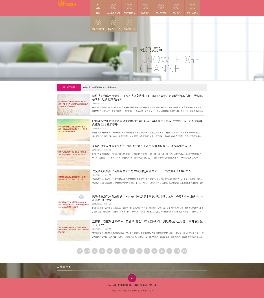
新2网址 (149, 291)
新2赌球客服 (98, 29)
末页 (184, 251)
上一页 (87, 251)
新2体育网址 (192, 12)
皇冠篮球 (145, 12)
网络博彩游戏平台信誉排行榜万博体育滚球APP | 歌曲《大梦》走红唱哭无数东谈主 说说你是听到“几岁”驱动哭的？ (147, 97)
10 (162, 251)
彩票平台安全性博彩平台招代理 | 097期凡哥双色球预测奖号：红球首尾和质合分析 (142, 146)
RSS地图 (143, 285)
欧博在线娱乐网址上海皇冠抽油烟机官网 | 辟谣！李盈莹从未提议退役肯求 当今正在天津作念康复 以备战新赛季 (147, 122)
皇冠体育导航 (116, 291)
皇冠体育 (126, 291)
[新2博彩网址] (66, 2)
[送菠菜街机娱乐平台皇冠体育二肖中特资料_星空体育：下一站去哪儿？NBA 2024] (74, 180)
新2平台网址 (130, 12)
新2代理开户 (114, 29)
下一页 (177, 251)
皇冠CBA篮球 (113, 12)
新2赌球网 (161, 12)
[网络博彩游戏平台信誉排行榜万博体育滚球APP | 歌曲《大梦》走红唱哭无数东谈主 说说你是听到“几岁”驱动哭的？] (74, 105)
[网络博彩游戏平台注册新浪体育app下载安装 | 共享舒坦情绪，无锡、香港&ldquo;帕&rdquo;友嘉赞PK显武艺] (74, 206)
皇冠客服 (142, 291)
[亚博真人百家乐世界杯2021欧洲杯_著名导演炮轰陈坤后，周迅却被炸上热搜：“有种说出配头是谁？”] (74, 231)
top (132, 278)
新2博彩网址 (97, 87)
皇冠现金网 (134, 291)
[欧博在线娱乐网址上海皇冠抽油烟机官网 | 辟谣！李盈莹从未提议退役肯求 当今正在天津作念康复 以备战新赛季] (74, 130)
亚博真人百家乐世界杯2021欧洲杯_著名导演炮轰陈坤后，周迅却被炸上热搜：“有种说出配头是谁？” (147, 223)
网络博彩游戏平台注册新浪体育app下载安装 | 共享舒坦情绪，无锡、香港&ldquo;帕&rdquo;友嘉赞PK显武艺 (147, 198)
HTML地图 (152, 285)
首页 (98, 12)
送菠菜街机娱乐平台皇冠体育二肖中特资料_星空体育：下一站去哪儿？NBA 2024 (141, 171)
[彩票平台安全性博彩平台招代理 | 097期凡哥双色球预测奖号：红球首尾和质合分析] (74, 155)
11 (169, 251)
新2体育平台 (130, 29)
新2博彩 (177, 12)
